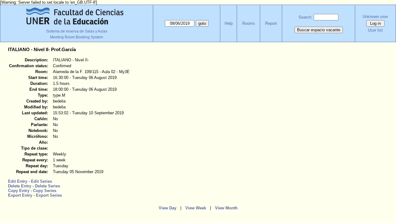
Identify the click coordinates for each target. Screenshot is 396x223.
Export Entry (20, 195)
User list (375, 30)
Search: (305, 17)
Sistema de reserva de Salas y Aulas (76, 31)
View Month (226, 208)
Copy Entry (18, 190)
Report (271, 23)
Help (229, 23)
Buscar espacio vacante (318, 30)
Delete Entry (19, 186)
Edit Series (41, 181)
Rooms (248, 23)
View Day (167, 208)
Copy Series (44, 190)
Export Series (49, 195)
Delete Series (47, 186)
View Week (195, 208)
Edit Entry (17, 181)
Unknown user (375, 16)
